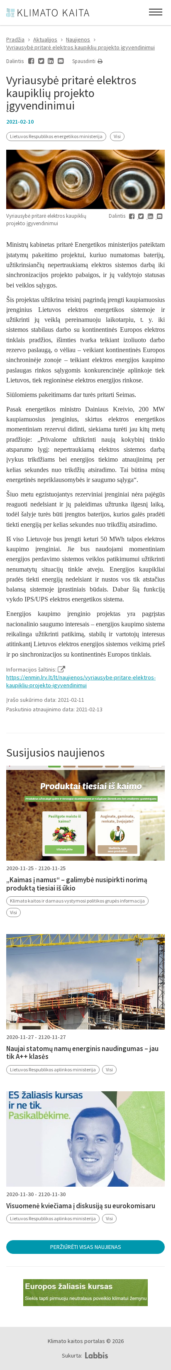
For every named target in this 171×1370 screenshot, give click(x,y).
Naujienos (78, 39)
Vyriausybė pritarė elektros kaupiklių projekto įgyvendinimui (80, 47)
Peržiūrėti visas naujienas (85, 1247)
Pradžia (15, 39)
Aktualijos (45, 39)
